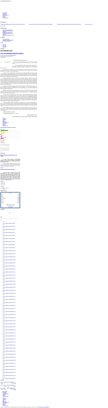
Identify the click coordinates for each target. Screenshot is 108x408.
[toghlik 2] (11, 385)
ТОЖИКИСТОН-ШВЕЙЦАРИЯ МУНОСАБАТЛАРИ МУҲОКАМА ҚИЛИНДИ (8, 31)
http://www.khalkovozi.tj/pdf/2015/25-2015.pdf (9, 296)
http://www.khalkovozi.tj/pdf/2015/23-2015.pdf (9, 290)
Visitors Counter (10, 206)
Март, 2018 (4, 45)
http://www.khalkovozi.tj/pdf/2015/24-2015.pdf (9, 293)
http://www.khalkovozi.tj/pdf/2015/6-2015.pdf (9, 238)
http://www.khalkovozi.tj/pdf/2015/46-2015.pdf (9, 360)
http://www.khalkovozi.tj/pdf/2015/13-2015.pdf (9, 259)
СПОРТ (4, 404)
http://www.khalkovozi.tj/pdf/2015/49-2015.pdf (9, 369)
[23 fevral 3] (8, 386)
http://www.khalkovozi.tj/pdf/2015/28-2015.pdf (9, 305)
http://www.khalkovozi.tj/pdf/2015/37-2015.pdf (9, 332)
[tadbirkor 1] (14, 386)
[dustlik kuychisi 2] (11, 388)
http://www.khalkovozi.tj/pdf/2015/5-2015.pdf (9, 235)
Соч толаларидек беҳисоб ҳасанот (12, 53)
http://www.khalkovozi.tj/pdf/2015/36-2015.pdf (9, 329)
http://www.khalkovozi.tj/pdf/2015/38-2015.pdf (9, 335)
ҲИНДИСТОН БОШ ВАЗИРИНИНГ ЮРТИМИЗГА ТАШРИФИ (8, 40)
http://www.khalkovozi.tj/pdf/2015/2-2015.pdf (9, 226)
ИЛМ (3, 120)
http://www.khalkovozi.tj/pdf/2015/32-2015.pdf (9, 317)
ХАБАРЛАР (4, 398)
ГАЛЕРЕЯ (4, 394)
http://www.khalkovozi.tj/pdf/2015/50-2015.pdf (9, 372)
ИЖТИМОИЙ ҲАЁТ (13, 55)
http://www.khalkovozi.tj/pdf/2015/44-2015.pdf (9, 354)
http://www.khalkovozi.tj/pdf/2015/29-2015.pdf (9, 308)
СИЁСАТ (4, 118)
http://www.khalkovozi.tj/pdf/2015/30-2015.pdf (9, 311)
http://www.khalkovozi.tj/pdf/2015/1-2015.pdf (9, 223)
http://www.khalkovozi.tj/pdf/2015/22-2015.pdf (9, 287)
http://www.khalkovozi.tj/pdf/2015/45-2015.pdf (9, 357)
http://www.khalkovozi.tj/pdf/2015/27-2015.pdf (9, 302)
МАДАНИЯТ (5, 123)
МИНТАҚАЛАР (5, 125)
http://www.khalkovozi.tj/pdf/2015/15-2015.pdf (9, 265)
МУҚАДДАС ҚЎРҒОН (6, 39)
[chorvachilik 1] (2, 389)
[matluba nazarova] (14, 389)
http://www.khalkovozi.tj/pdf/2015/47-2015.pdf (9, 363)
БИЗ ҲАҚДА (5, 392)
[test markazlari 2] (2, 383)
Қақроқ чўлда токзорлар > (89, 24)
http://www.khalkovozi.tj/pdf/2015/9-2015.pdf (9, 247)
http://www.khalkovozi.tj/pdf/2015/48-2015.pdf (9, 366)
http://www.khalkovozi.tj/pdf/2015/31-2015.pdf (9, 314)
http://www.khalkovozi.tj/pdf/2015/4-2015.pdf (9, 232)
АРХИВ (4, 395)
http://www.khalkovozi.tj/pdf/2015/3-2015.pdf (9, 229)
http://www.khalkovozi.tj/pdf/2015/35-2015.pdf (9, 326)
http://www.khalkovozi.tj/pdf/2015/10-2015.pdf (9, 250)
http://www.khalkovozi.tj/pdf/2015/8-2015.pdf (9, 244)
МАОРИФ (4, 403)
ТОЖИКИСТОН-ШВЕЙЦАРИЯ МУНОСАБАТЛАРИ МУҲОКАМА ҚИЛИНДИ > (13, 24)
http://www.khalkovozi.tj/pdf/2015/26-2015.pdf (9, 299)
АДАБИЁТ (4, 119)
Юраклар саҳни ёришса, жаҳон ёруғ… (7, 169)
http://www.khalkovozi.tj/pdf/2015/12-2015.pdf (9, 256)
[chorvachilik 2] (5, 386)
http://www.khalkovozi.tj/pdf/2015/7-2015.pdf (9, 241)
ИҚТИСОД (4, 121)
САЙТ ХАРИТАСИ (5, 396)
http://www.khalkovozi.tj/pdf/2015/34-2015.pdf (9, 323)
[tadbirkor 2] (5, 389)
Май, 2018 (4, 44)
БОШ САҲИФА (5, 391)
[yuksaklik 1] (14, 383)
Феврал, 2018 (4, 46)
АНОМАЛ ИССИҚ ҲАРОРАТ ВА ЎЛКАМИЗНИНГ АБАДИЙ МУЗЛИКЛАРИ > (41, 24)
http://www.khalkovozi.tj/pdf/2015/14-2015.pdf (9, 262)
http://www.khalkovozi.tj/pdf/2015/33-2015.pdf (9, 320)
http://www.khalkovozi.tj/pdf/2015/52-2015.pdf (9, 378)
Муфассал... (2, 167)
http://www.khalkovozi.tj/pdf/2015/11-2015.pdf (9, 253)
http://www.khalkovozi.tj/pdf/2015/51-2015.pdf (9, 375)
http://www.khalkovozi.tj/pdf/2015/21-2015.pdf (9, 284)
